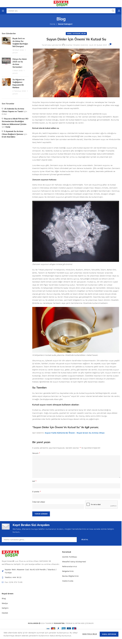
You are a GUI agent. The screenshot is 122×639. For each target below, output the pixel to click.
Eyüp (8, 127)
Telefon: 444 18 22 (13, 577)
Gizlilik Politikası (69, 557)
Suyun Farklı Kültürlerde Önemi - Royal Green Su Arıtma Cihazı (74, 433)
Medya (5, 603)
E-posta (36, 491)
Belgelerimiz (68, 571)
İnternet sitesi (38, 502)
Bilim (83, 33)
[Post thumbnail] (6, 45)
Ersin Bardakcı (8, 137)
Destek (5, 613)
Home (52, 24)
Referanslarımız (69, 566)
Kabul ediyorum (109, 634)
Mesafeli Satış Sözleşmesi (74, 561)
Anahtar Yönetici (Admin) (76, 45)
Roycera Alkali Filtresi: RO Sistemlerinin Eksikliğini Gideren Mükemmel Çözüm (15, 121)
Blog (4, 598)
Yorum (36, 453)
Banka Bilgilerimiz (70, 576)
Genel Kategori (65, 24)
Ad (34, 481)
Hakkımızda (67, 581)
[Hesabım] (119, 10)
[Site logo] (61, 3)
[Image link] (10, 554)
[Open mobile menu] (3, 10)
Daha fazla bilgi (89, 634)
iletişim (5, 608)
